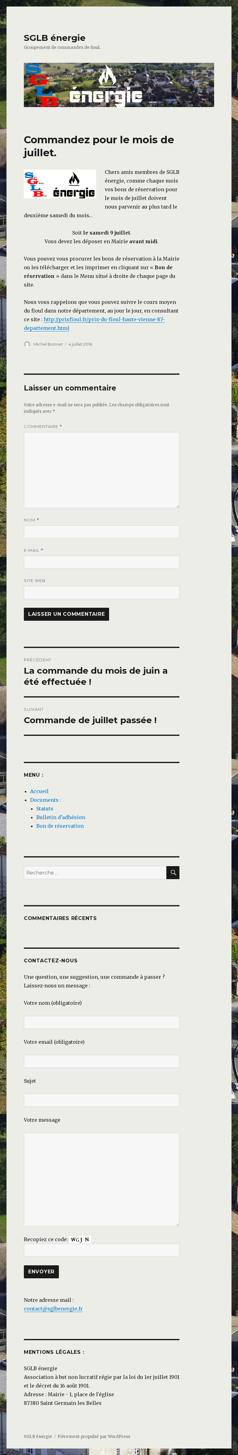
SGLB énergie (55, 37)
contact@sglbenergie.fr (53, 1309)
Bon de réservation (60, 826)
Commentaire (43, 426)
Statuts (44, 808)
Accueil (39, 791)
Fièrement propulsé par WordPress (94, 1436)
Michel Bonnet (48, 344)
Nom (31, 520)
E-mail (33, 550)
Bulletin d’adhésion (60, 817)
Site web (35, 580)
